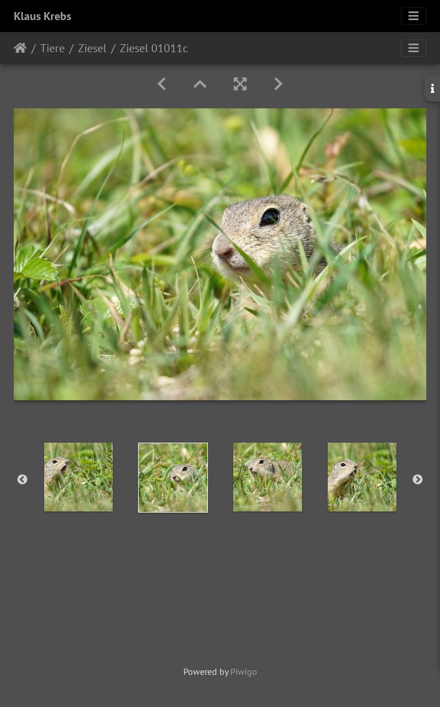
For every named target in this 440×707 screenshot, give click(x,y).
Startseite (20, 48)
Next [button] (417, 480)
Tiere (52, 48)
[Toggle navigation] (413, 16)
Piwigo (243, 671)
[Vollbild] (240, 84)
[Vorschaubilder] (200, 84)
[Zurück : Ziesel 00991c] (161, 84)
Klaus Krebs (42, 16)
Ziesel (92, 48)
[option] (78, 477)
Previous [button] (22, 480)
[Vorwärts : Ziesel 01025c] (278, 84)
